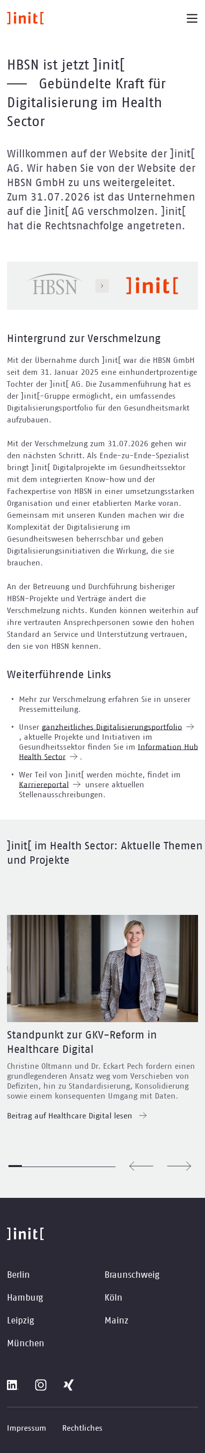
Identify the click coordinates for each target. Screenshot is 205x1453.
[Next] (179, 1166)
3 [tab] (42, 1166)
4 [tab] (55, 1166)
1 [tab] (15, 1166)
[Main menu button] (192, 18)
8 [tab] (108, 1166)
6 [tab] (82, 1166)
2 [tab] (28, 1166)
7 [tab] (95, 1166)
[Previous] (141, 1166)
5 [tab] (69, 1166)
